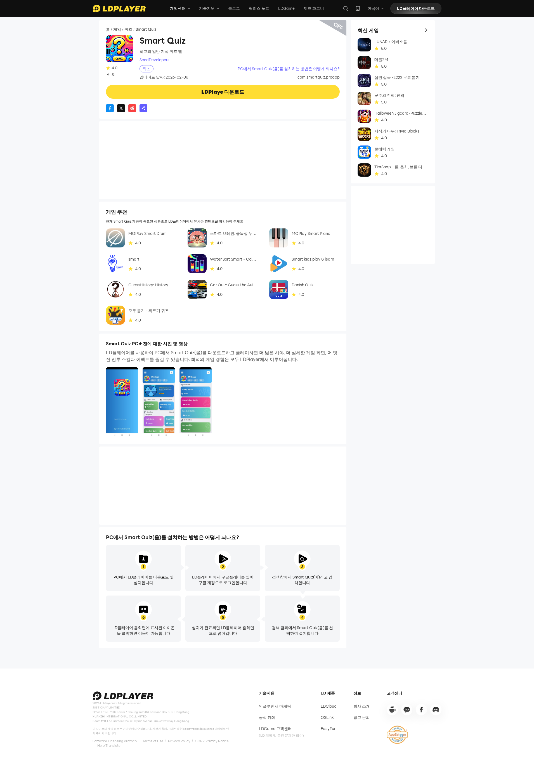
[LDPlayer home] (119, 8)
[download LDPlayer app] (358, 8)
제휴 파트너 (314, 8)
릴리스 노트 (259, 8)
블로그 (234, 8)
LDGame (286, 8)
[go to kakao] (406, 709)
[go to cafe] (392, 709)
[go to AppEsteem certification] (397, 734)
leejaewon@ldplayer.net (198, 729)
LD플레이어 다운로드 (416, 8)
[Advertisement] (222, 160)
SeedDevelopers (154, 59)
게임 (117, 29)
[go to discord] (435, 709)
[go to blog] (421, 709)
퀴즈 (128, 29)
